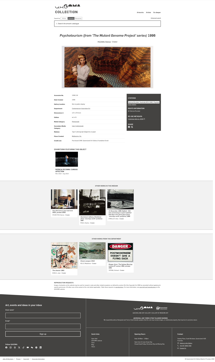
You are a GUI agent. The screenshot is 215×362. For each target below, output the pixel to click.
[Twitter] (132, 127)
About (93, 346)
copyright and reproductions (147, 287)
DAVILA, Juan (56, 273)
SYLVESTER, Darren (58, 215)
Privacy (18, 359)
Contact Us (183, 348)
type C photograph (77, 126)
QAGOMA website (96, 340)
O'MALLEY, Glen (113, 219)
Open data (94, 338)
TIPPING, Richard (114, 270)
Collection (66, 12)
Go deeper (157, 12)
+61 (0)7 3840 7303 (185, 346)
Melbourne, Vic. (77, 136)
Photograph (75, 121)
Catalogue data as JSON (135, 119)
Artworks (140, 12)
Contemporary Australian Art (81, 108)
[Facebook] (129, 127)
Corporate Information (38, 359)
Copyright (26, 359)
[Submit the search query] (55, 23)
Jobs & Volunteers (8, 359)
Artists (148, 12)
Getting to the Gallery (186, 343)
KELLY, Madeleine (85, 263)
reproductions (119, 287)
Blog (92, 344)
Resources (78, 18)
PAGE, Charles (84, 223)
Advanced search (156, 18)
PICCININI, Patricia (104, 42)
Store (92, 342)
